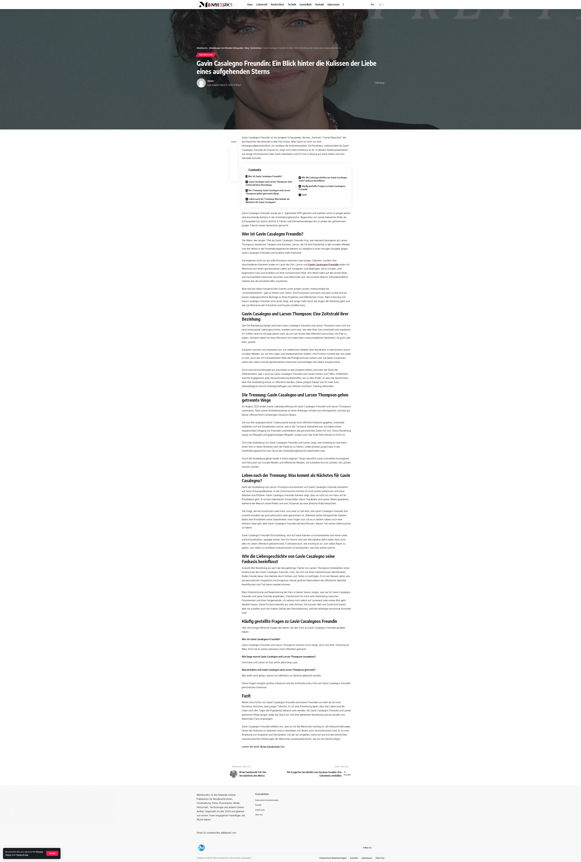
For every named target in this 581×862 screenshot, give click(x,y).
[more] (343, 4)
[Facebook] (356, 4)
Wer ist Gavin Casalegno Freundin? (265, 176)
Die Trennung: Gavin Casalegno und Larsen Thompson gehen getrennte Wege (268, 192)
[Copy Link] (233, 163)
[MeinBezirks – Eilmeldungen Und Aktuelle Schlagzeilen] (201, 848)
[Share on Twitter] (233, 156)
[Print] (233, 170)
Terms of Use (22, 855)
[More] (233, 177)
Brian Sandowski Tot (272, 746)
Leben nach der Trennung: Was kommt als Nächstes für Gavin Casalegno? (268, 200)
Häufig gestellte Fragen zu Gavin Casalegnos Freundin (322, 188)
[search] (367, 4)
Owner (210, 80)
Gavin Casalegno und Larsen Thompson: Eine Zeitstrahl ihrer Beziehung (269, 183)
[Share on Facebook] (233, 148)
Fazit (304, 194)
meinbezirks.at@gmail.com (221, 832)
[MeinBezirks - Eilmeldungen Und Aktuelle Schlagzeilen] (215, 4)
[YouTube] (363, 4)
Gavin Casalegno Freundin (323, 264)
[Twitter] (359, 4)
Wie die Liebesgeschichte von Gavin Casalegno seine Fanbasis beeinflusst (323, 179)
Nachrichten (206, 55)
